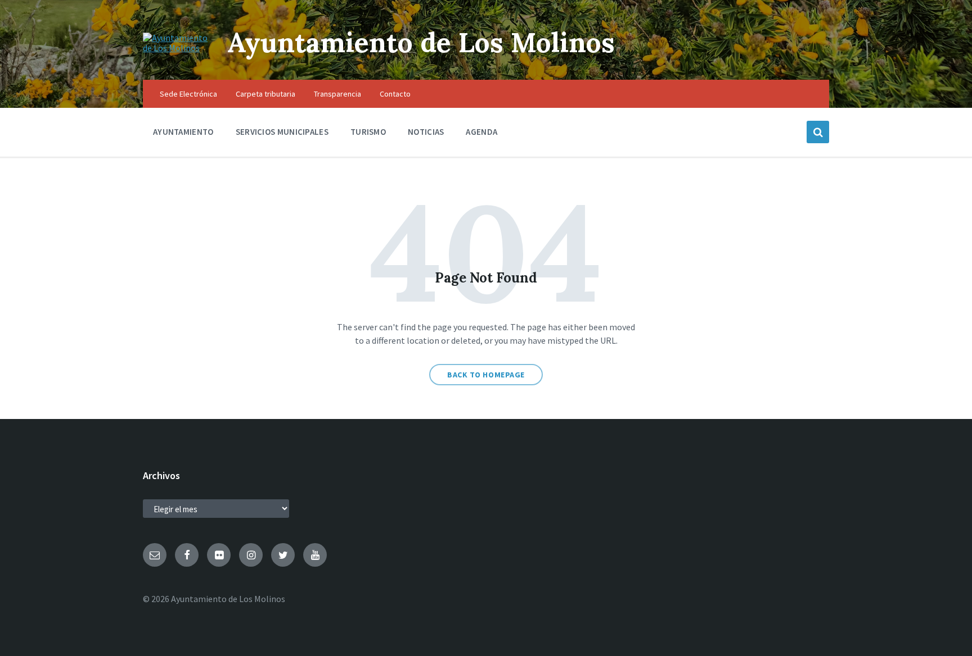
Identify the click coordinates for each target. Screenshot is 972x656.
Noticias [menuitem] (426, 131)
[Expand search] (818, 132)
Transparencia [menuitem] (337, 94)
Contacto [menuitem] (395, 94)
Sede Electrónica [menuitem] (188, 94)
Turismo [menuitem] (368, 131)
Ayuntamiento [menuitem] (183, 131)
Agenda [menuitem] (481, 131)
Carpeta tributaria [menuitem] (265, 94)
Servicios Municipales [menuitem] (282, 131)
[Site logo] (176, 47)
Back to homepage (486, 375)
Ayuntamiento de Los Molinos (421, 42)
